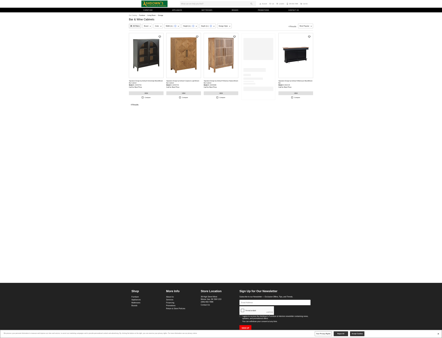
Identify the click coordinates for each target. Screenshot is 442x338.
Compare (148, 97)
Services (169, 300)
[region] (221, 334)
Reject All (340, 334)
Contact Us (293, 10)
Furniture (148, 10)
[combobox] (147, 26)
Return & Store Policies (175, 308)
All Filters (136, 26)
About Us (170, 297)
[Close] (438, 333)
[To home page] (154, 3)
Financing (170, 303)
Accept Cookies (357, 334)
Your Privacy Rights (323, 334)
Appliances (177, 10)
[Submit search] (251, 4)
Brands (235, 10)
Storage (160, 15)
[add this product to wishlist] (160, 37)
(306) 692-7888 (207, 302)
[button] (260, 3)
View (146, 93)
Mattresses (207, 10)
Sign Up (245, 328)
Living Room (151, 15)
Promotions (263, 10)
